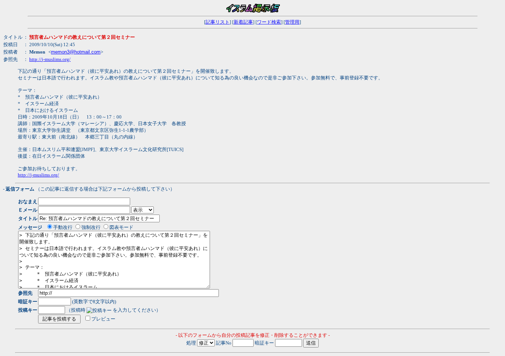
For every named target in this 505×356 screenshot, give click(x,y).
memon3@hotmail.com (76, 52)
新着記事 (243, 22)
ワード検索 (269, 22)
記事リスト (218, 22)
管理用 (292, 22)
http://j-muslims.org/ (50, 59)
